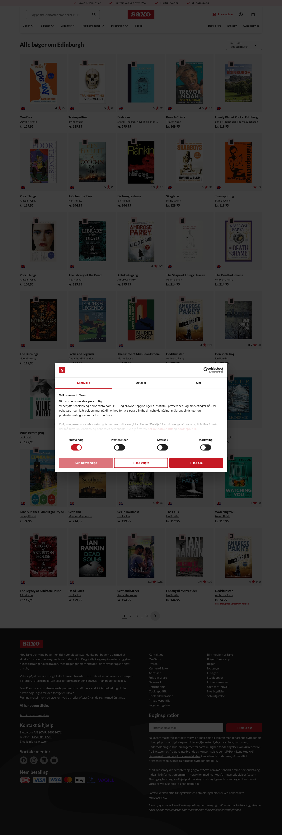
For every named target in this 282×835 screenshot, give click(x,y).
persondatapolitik (160, 429)
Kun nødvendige (86, 462)
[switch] (119, 448)
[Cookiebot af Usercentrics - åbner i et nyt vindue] (206, 370)
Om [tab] (198, 382)
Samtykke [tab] (83, 382)
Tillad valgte (141, 462)
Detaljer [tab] (141, 382)
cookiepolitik (187, 429)
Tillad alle (196, 462)
